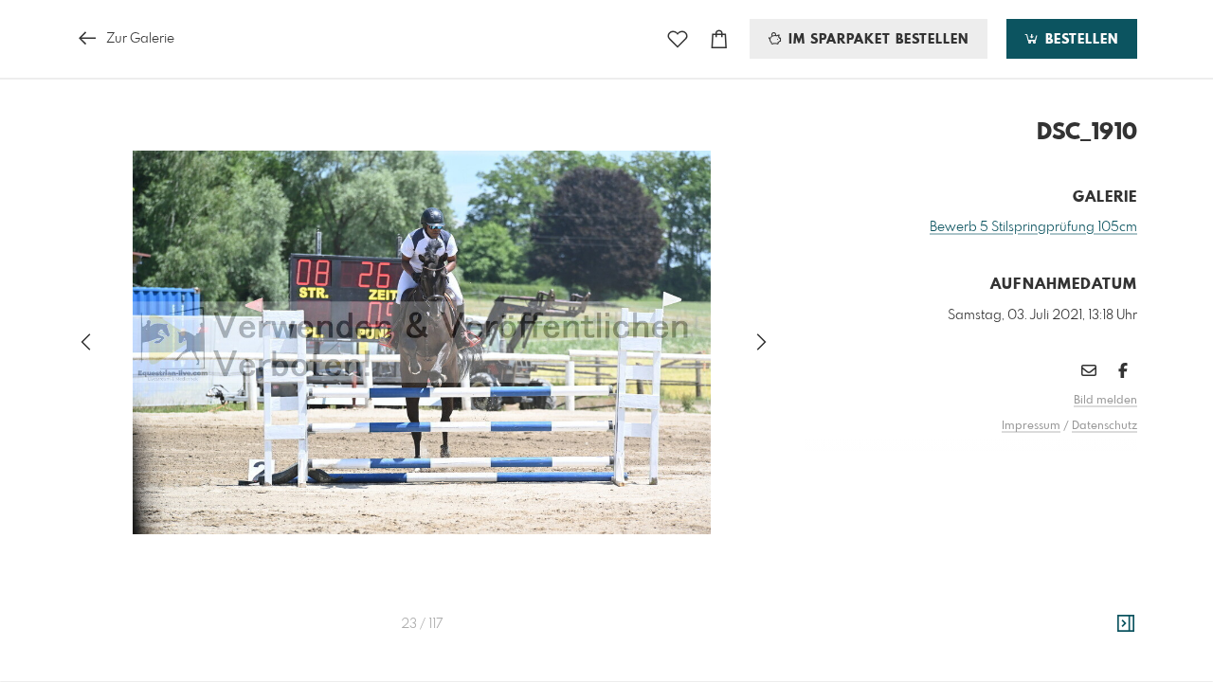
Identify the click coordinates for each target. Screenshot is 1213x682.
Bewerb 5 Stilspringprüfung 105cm (1033, 227)
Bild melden (1105, 400)
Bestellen (1079, 39)
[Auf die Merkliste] (677, 39)
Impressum (1031, 426)
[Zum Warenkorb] (719, 39)
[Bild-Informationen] (1125, 624)
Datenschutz (1104, 426)
